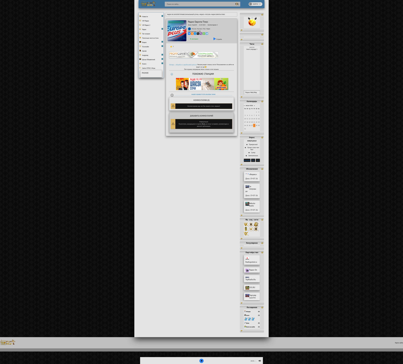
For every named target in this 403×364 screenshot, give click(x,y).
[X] (198, 33)
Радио (202, 14)
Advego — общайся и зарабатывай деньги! (183, 64)
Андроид (145, 55)
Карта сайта (399, 343)
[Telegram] (207, 33)
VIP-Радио (145, 21)
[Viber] (201, 33)
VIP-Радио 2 (146, 25)
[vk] (246, 226)
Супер (253, 153)
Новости (145, 17)
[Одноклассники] (192, 33)
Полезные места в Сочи (150, 38)
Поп (204, 29)
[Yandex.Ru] (256, 230)
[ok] (246, 230)
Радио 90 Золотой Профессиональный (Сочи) (182, 14)
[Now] (246, 235)
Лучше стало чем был (253, 148)
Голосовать (247, 160)
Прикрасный (253, 144)
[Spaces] (256, 226)
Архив (144, 51)
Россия (207, 14)
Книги (144, 64)
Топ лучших (146, 34)
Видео (144, 42)
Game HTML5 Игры (148, 68)
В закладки (194, 39)
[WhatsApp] (204, 33)
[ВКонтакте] (189, 33)
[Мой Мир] (195, 33)
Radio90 (194, 25)
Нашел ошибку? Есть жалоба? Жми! (203, 94)
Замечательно (253, 156)
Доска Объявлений (148, 60)
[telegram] (251, 230)
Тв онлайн (145, 47)
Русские (199, 29)
